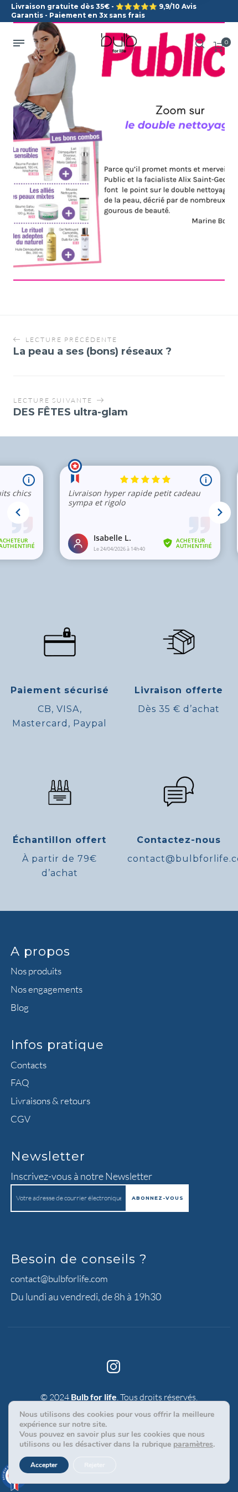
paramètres (193, 1444)
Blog (20, 1007)
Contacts (28, 1065)
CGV (20, 1119)
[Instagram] (113, 1366)
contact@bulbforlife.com (59, 1278)
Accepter (44, 1465)
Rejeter (94, 1465)
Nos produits (36, 971)
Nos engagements (46, 989)
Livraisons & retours (50, 1100)
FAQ (20, 1082)
